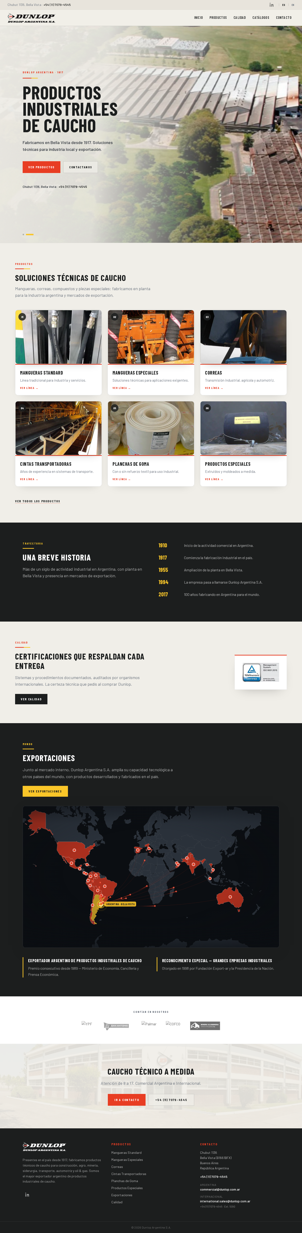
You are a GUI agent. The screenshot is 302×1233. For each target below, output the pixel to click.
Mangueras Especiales (127, 1160)
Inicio (198, 18)
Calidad (240, 18)
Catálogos (260, 18)
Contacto (284, 18)
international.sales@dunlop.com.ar (225, 1201)
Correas (117, 1167)
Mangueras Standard (126, 1153)
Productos (218, 18)
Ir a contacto (126, 1100)
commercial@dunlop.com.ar (220, 1189)
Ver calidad (31, 699)
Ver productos (41, 167)
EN (293, 4)
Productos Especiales (127, 1188)
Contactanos (80, 167)
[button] (74, 850)
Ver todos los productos (37, 501)
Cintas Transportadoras (128, 1174)
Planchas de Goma (124, 1181)
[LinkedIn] (272, 4)
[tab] (23, 234)
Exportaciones (121, 1195)
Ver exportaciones (45, 791)
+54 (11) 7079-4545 (57, 5)
